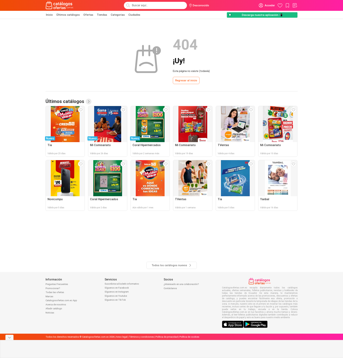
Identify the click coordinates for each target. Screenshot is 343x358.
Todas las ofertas (55, 292)
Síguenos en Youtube (116, 296)
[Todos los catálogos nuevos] (88, 101)
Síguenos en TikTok (115, 299)
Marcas (49, 296)
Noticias (50, 312)
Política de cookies (189, 336)
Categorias (118, 14)
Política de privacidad (167, 336)
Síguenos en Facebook (117, 287)
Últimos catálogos (68, 14)
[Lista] (295, 5)
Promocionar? (53, 288)
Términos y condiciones (141, 336)
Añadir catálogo (54, 308)
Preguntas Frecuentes (57, 284)
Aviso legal (121, 336)
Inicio (49, 14)
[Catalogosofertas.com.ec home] (60, 5)
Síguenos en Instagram (117, 291)
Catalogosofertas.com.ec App (61, 300)
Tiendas (102, 14)
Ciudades (134, 14)
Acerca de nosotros (56, 304)
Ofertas (88, 14)
